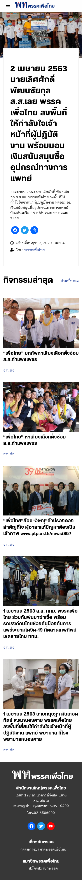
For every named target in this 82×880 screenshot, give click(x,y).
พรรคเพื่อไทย (34, 250)
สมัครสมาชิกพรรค (43, 868)
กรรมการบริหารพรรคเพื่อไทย (43, 850)
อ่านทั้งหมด (70, 281)
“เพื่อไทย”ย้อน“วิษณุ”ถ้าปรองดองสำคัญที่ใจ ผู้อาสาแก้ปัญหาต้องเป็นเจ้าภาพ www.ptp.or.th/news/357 (39, 527)
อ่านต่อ (8, 370)
